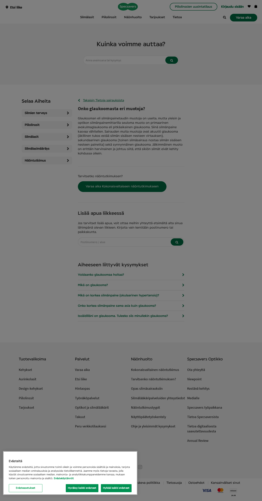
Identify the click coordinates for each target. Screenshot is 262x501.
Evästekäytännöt (64, 478)
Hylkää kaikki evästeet (116, 488)
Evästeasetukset (25, 488)
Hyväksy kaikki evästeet (82, 488)
